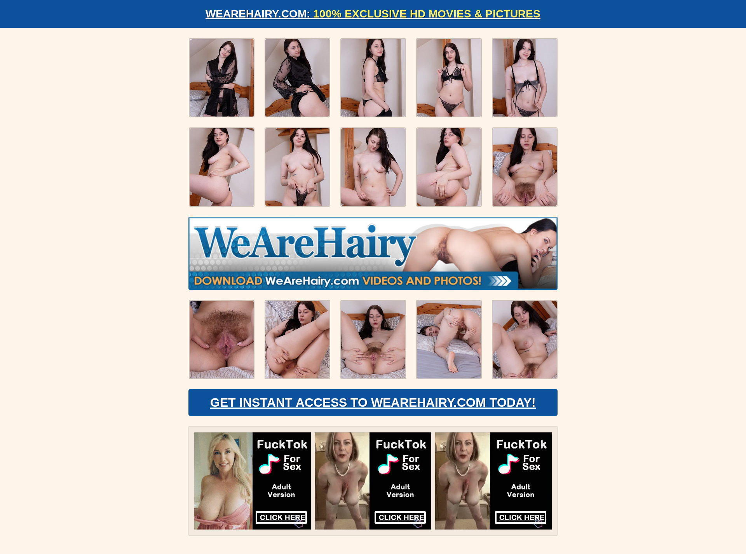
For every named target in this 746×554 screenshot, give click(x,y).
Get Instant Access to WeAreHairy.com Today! (373, 402)
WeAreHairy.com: (373, 14)
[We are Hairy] (373, 253)
